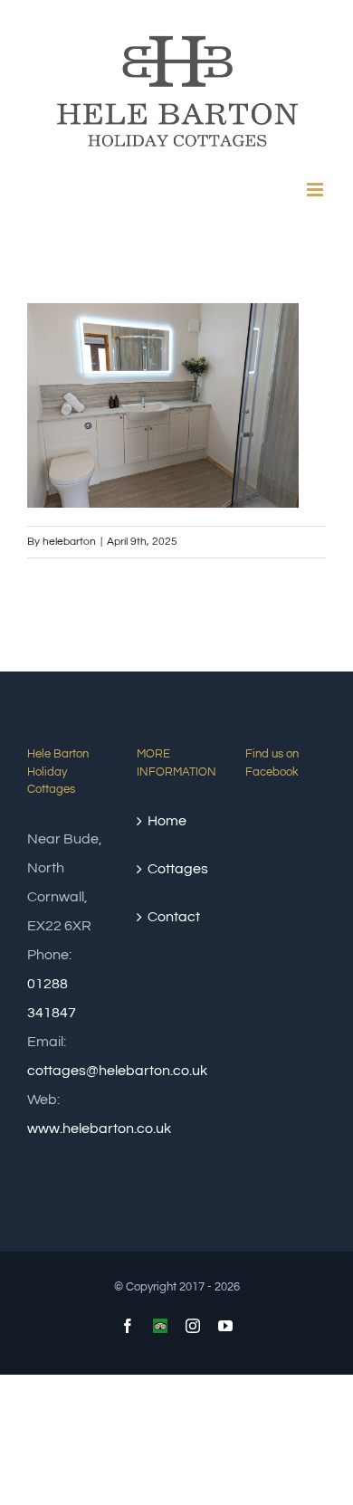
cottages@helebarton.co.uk (117, 1070)
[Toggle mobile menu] (316, 189)
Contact (174, 917)
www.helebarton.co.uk (99, 1128)
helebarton (69, 542)
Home (167, 821)
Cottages (178, 869)
